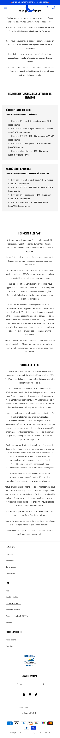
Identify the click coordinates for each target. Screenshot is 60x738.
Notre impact (11, 567)
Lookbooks (10, 573)
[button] (6, 7)
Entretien (9, 646)
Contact (9, 622)
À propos (9, 554)
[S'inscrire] (43, 684)
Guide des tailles (12, 640)
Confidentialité (12, 597)
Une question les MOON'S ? (17, 616)
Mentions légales (13, 609)
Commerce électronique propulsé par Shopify (35, 733)
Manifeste (10, 560)
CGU (7, 591)
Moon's (17, 733)
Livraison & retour (13, 603)
